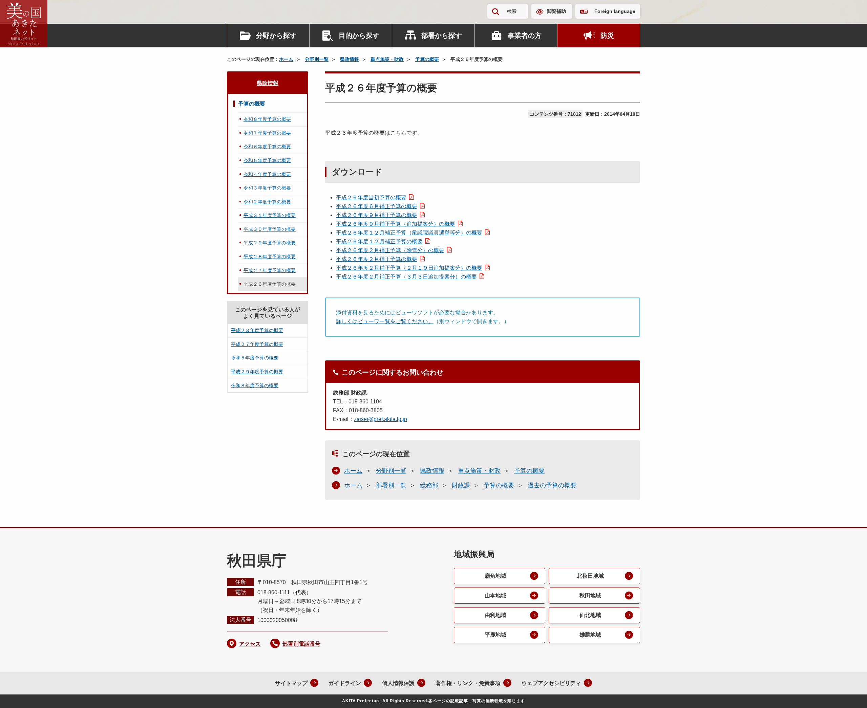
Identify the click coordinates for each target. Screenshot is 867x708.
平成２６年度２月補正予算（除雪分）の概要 (390, 250)
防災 (607, 35)
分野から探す (276, 35)
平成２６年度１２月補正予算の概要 (379, 241)
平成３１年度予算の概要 (270, 215)
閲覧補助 (556, 11)
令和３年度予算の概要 (267, 188)
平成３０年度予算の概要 (270, 229)
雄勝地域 (590, 635)
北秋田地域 (590, 576)
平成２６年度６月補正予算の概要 (376, 206)
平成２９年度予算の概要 (270, 242)
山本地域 (495, 595)
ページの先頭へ (848, 694)
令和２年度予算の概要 (267, 201)
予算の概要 (427, 59)
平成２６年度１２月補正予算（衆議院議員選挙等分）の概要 (409, 233)
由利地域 (495, 615)
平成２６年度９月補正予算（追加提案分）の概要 (395, 224)
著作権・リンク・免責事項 (468, 683)
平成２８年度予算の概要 (270, 256)
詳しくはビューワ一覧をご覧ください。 (385, 321)
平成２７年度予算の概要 (270, 270)
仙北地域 (590, 615)
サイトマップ (291, 683)
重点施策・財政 (387, 59)
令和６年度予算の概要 (267, 146)
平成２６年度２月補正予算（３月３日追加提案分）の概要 (406, 277)
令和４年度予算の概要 (267, 174)
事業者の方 (525, 35)
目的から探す (359, 35)
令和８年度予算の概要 (267, 119)
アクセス (250, 644)
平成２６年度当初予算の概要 (371, 197)
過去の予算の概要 (552, 485)
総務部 (429, 485)
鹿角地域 (495, 576)
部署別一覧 (391, 485)
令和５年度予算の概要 (267, 160)
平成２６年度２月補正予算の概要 (376, 259)
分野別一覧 (317, 59)
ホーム (286, 59)
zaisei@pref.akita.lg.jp (380, 419)
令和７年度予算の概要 (267, 133)
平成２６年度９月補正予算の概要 (376, 215)
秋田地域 (590, 595)
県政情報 (349, 59)
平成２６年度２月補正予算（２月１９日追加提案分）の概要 (409, 268)
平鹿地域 (495, 635)
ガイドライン (345, 683)
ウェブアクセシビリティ (551, 683)
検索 (511, 11)
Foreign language (614, 11)
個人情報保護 (398, 683)
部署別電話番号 (301, 644)
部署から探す (441, 35)
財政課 (461, 485)
